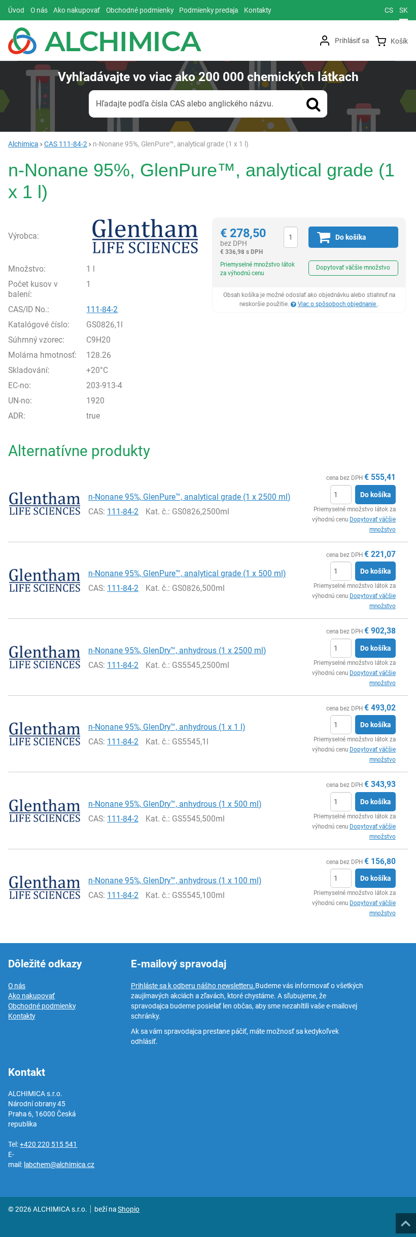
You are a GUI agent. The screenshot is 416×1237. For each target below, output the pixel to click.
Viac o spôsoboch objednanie (337, 304)
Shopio (129, 1209)
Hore (405, 1220)
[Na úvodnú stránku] (104, 40)
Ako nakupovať (31, 996)
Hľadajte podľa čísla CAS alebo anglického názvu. (184, 103)
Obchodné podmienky (42, 1006)
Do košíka (375, 495)
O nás (16, 986)
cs (389, 10)
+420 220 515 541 (48, 1144)
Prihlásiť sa (352, 40)
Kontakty (21, 1016)
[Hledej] (313, 104)
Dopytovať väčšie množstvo (353, 267)
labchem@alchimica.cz (59, 1164)
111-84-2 (102, 309)
